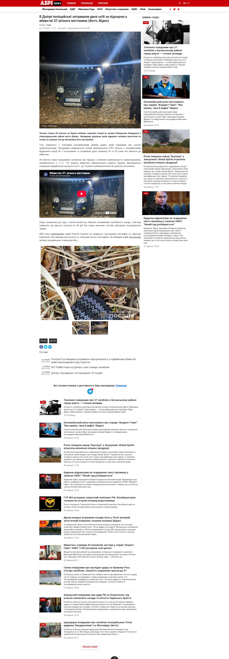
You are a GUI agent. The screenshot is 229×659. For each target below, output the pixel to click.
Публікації (87, 3)
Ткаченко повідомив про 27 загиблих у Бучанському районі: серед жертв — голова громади (100, 402)
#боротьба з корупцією (117, 9)
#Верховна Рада (86, 9)
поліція (44, 341)
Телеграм (121, 385)
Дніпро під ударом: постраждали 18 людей (76, 373)
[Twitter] (45, 347)
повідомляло (57, 234)
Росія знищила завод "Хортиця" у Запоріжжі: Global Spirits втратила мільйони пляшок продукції (99, 447)
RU (188, 3)
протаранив (135, 237)
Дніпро (53, 341)
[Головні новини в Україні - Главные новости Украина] (51, 3)
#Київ (143, 9)
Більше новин (90, 646)
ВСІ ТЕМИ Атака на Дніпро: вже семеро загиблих (80, 367)
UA (184, 3)
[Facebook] (41, 347)
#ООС (100, 9)
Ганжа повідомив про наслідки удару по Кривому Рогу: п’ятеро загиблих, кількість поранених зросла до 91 (97, 569)
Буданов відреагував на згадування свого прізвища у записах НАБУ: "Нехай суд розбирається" (96, 474)
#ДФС (134, 9)
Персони (101, 3)
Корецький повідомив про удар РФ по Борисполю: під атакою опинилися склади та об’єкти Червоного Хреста (97, 596)
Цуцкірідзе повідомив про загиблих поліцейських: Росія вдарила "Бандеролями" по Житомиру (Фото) (98, 624)
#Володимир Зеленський (54, 9)
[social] (170, 9)
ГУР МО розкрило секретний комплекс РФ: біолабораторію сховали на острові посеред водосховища (100, 499)
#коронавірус (155, 9)
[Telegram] (50, 347)
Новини (71, 3)
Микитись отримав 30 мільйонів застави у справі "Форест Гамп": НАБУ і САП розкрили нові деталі (99, 547)
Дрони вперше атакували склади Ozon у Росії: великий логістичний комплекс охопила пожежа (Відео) (97, 519)
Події (49, 25)
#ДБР (72, 9)
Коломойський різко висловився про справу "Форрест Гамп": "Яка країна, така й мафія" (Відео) (101, 424)
